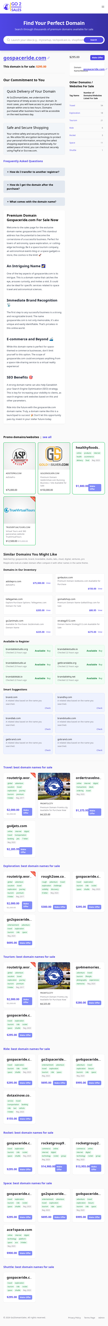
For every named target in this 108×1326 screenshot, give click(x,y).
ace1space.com (19, 1229)
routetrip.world (20, 777)
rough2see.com (54, 876)
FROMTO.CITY (46, 803)
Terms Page (89, 1317)
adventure (19, 783)
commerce (46, 1148)
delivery (80, 460)
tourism (11, 794)
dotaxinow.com (20, 1095)
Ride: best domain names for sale (26, 1049)
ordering (80, 790)
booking (11, 838)
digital (95, 783)
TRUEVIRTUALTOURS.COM (18, 527)
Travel (72, 105)
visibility (45, 889)
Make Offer (97, 57)
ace (16, 1242)
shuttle (86, 889)
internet (97, 453)
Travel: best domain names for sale (27, 767)
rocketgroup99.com (57, 1143)
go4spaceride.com (91, 1059)
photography (82, 980)
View (48, 583)
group (63, 1156)
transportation (20, 835)
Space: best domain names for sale (27, 1183)
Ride (71, 127)
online (79, 453)
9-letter (10, 798)
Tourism (73, 120)
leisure (91, 1068)
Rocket (72, 135)
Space (72, 142)
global (10, 783)
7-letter (25, 838)
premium (20, 794)
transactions (81, 787)
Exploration (74, 113)
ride (87, 885)
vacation (11, 787)
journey (22, 790)
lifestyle (89, 976)
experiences (94, 980)
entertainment (13, 925)
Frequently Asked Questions (23, 161)
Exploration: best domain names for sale (31, 866)
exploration (12, 790)
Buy (48, 650)
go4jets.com (17, 825)
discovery (54, 889)
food (87, 460)
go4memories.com (91, 967)
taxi (15, 1108)
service (10, 1101)
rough (44, 882)
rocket (93, 885)
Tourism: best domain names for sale (29, 957)
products (87, 453)
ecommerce (89, 456)
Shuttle (72, 150)
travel (19, 787)
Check (47, 708)
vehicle (22, 1108)
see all (47, 437)
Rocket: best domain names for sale (28, 1133)
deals (91, 787)
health (79, 456)
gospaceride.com (24, 58)
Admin (101, 1317)
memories (81, 983)
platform (22, 1239)
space (79, 889)
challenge (57, 885)
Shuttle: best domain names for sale (28, 1267)
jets (18, 838)
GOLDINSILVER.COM (49, 473)
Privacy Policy (74, 1317)
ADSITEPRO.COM (14, 473)
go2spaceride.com (22, 919)
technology (46, 1156)
